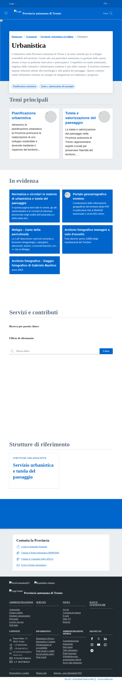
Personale (13, 619)
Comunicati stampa (72, 612)
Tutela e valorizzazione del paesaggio (80, 118)
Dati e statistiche (98, 603)
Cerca (106, 351)
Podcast (66, 622)
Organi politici (16, 612)
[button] (13, 4)
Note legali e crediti (45, 651)
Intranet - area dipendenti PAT (68, 673)
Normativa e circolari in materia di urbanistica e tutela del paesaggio (34, 199)
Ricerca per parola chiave (24, 326)
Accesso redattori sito (105, 679)
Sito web (68, 679)
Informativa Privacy (45, 638)
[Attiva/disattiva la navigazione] (6, 13)
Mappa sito (41, 673)
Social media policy (45, 654)
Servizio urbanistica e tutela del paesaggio (33, 471)
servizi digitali (77, 679)
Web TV (67, 619)
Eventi (66, 616)
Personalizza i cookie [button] (19, 673)
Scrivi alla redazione (72, 662)
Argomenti (31, 36)
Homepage (17, 36)
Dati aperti (68, 647)
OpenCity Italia (88, 679)
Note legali (41, 657)
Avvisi (66, 609)
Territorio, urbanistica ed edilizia (56, 36)
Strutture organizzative (30, 458)
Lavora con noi (16, 622)
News (66, 602)
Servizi (41, 602)
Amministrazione (21, 602)
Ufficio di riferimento (21, 338)
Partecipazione (69, 653)
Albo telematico (70, 650)
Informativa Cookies (45, 641)
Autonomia (14, 609)
